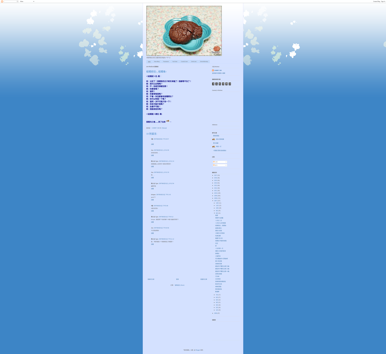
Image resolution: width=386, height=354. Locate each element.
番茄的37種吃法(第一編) (222, 271)
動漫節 (217, 291)
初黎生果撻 (218, 274)
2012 (215, 188)
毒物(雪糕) (216, 135)
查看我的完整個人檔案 (218, 73)
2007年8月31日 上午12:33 (161, 172)
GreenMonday (204, 61)
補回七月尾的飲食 (220, 251)
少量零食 (218, 256)
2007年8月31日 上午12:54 (166, 183)
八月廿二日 (218, 220)
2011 (215, 190)
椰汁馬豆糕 (218, 261)
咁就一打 (218, 146)
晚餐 (216, 215)
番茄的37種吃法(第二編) (222, 268)
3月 (217, 305)
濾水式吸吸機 (220, 139)
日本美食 (218, 279)
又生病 (217, 276)
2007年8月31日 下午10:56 (161, 228)
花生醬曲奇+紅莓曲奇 (221, 258)
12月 (217, 203)
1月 (217, 310)
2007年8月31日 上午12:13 (166, 161)
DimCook (193, 61)
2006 (215, 313)
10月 (217, 208)
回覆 (152, 144)
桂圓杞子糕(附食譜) (221, 240)
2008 (215, 198)
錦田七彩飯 (218, 230)
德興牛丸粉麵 (219, 218)
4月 (217, 302)
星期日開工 (218, 228)
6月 (217, 297)
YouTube (174, 61)
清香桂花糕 (218, 263)
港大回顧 (215, 143)
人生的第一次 (219, 248)
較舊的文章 (204, 279)
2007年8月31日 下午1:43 (163, 194)
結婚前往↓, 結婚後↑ (221, 225)
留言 (216, 165)
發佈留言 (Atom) (179, 285)
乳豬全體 (218, 235)
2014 (215, 183)
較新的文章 (151, 279)
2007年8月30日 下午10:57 (161, 139)
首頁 (149, 62)
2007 (215, 200)
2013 (215, 185)
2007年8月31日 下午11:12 (166, 239)
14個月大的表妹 (220, 233)
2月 (217, 307)
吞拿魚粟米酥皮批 (220, 281)
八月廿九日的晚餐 (220, 223)
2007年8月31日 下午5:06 (161, 205)
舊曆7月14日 (219, 238)
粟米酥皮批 (218, 289)
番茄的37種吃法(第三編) (222, 266)
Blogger (198, 350)
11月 (217, 205)
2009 (215, 195)
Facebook (166, 61)
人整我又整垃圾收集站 (219, 150)
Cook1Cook (184, 61)
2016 (215, 178)
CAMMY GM (218, 70)
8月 (217, 213)
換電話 (217, 253)
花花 (216, 243)
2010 (215, 193)
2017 (215, 175)
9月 (217, 210)
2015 (215, 180)
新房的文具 (218, 284)
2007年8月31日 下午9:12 (166, 217)
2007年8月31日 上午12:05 (161, 150)
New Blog (157, 61)
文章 (216, 162)
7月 (217, 295)
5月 (217, 300)
